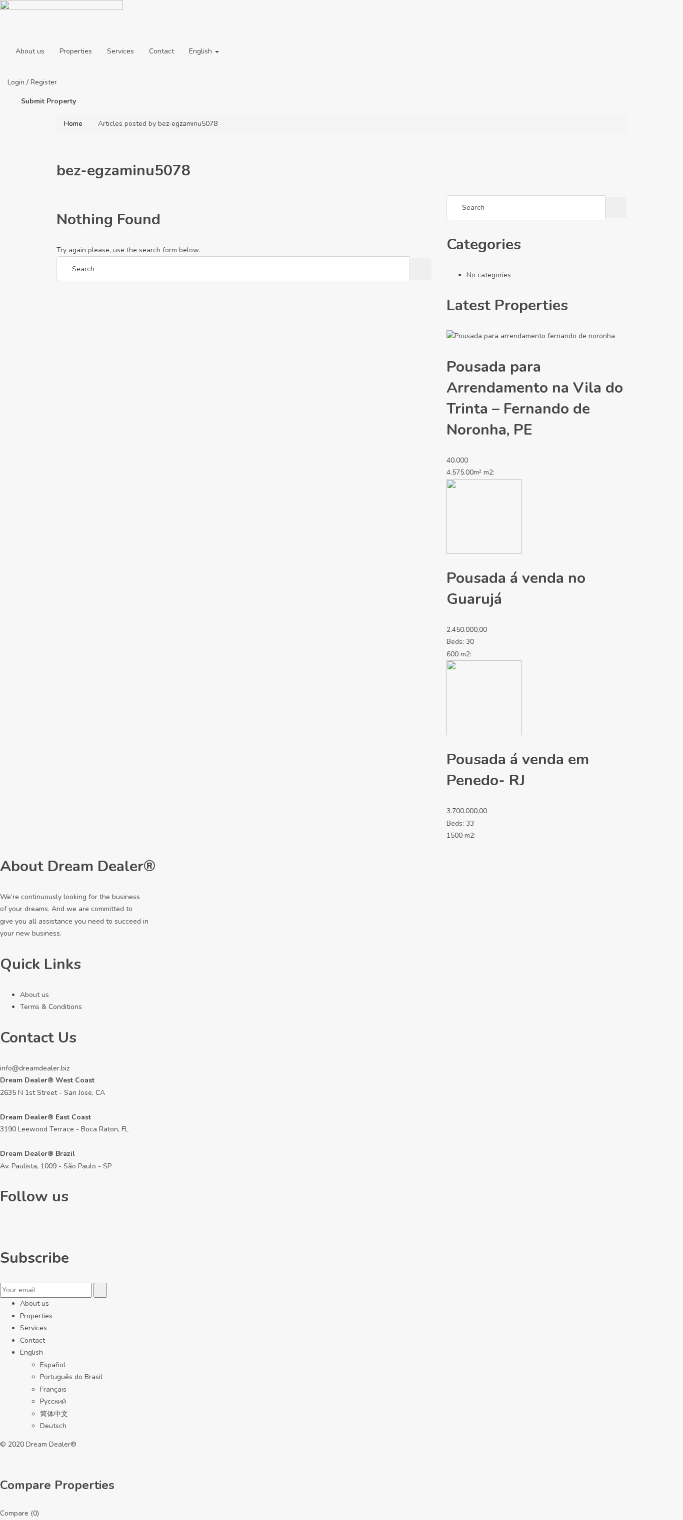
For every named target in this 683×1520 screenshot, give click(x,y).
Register (43, 82)
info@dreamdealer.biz (35, 1068)
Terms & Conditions (51, 1007)
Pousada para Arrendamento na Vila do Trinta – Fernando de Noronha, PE (534, 398)
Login (17, 82)
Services (120, 51)
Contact (161, 51)
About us (30, 51)
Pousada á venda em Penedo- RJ (517, 770)
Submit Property (48, 101)
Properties (76, 51)
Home (73, 123)
